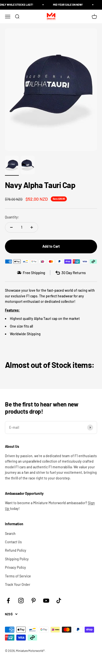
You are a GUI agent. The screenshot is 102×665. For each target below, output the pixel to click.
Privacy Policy (15, 567)
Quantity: (12, 217)
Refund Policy (15, 550)
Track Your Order (17, 584)
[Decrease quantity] (11, 227)
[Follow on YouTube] (46, 600)
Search (10, 533)
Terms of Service (18, 576)
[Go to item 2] (28, 166)
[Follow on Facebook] (8, 600)
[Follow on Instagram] (21, 600)
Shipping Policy (17, 559)
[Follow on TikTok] (58, 600)
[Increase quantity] (32, 227)
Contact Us (13, 542)
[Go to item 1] (12, 166)
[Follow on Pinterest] (33, 600)
